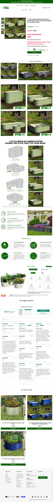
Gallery (27, 5)
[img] (5, 323)
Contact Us (7, 480)
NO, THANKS (42, 494)
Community (33, 5)
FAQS (6, 474)
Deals (30, 9)
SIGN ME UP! (43, 491)
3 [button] (26, 384)
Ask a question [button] (43, 313)
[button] (30, 26)
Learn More (25, 9)
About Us (7, 477)
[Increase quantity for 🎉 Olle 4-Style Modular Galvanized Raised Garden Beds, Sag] (34, 49)
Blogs (6, 475)
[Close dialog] (51, 472)
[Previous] (20, 72)
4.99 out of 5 (12, 311)
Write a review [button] (43, 310)
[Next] (50, 72)
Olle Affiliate (8, 482)
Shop (22, 5)
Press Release (8, 479)
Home (17, 5)
